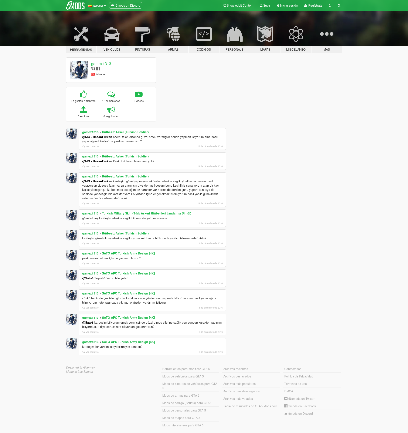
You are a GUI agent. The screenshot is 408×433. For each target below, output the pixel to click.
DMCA (288, 391)
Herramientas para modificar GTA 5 (186, 369)
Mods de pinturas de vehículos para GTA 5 (189, 386)
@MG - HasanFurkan (97, 137)
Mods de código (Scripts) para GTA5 (186, 403)
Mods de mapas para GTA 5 (181, 418)
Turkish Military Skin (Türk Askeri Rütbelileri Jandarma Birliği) (146, 213)
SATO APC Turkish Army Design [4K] (128, 253)
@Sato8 (88, 278)
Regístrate (314, 5)
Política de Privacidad (298, 376)
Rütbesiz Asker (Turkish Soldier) (125, 132)
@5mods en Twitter (301, 398)
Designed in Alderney (80, 367)
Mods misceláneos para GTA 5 (183, 425)
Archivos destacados (237, 376)
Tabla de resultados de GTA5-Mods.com (250, 406)
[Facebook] (98, 68)
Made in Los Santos (79, 371)
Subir (266, 5)
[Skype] (93, 68)
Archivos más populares (239, 384)
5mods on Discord (300, 413)
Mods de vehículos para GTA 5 (183, 376)
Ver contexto (92, 146)
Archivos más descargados (241, 391)
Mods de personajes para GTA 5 (184, 410)
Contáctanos (292, 369)
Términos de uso (295, 384)
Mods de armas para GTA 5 (181, 395)
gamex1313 (101, 63)
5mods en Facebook (302, 406)
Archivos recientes (235, 369)
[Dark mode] (330, 5)
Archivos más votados (238, 398)
